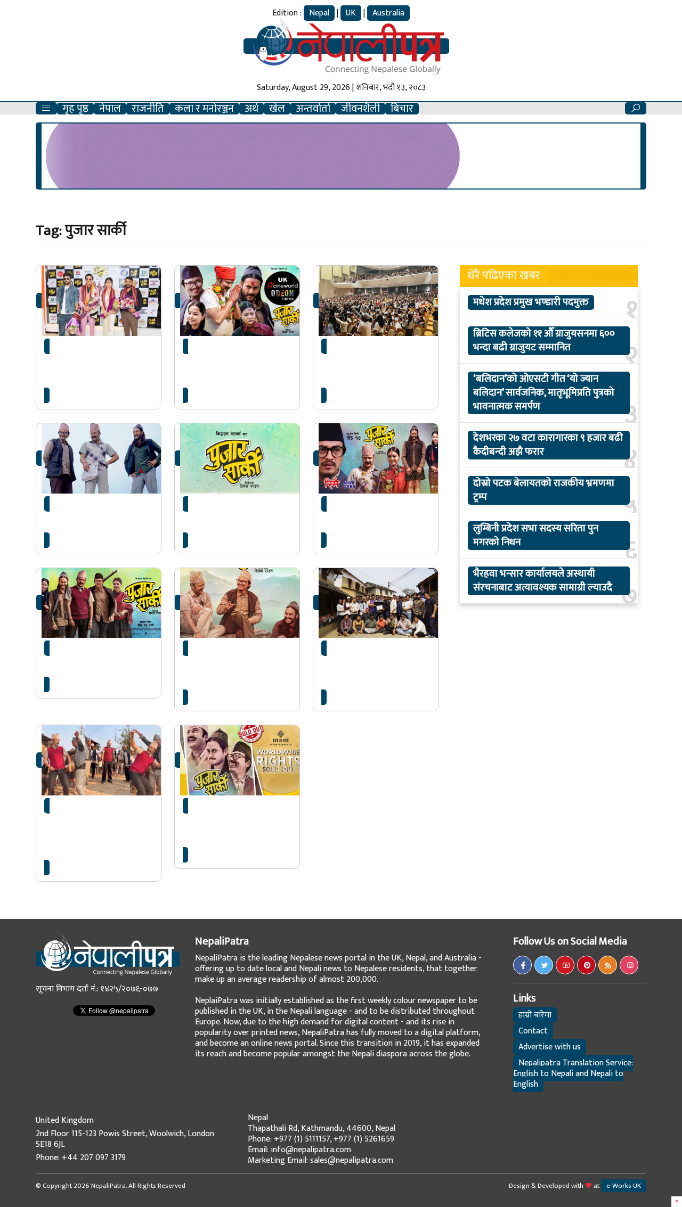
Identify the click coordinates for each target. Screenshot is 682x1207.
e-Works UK (623, 1186)
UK (351, 13)
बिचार (402, 108)
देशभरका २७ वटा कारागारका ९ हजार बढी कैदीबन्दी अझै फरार (548, 445)
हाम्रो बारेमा (534, 1015)
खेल (277, 108)
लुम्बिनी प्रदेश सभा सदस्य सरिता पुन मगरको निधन (535, 535)
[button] (46, 108)
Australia (388, 13)
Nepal (319, 13)
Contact (533, 1031)
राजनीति (148, 108)
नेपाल (110, 108)
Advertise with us (549, 1047)
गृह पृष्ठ (75, 108)
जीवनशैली (360, 108)
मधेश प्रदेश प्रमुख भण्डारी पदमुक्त (531, 302)
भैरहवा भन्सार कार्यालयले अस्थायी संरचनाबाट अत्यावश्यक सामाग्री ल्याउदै (542, 580)
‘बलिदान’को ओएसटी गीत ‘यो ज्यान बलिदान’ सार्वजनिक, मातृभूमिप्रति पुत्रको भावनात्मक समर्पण (543, 393)
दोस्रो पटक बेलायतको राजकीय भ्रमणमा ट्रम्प (543, 490)
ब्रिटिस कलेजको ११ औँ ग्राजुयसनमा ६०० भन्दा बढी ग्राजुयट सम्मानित (544, 340)
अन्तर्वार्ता (313, 108)
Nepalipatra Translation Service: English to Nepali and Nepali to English (573, 1073)
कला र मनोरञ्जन (204, 108)
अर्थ (251, 108)
